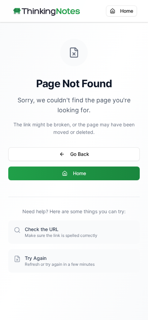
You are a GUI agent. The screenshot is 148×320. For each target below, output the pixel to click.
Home (126, 11)
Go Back (79, 154)
